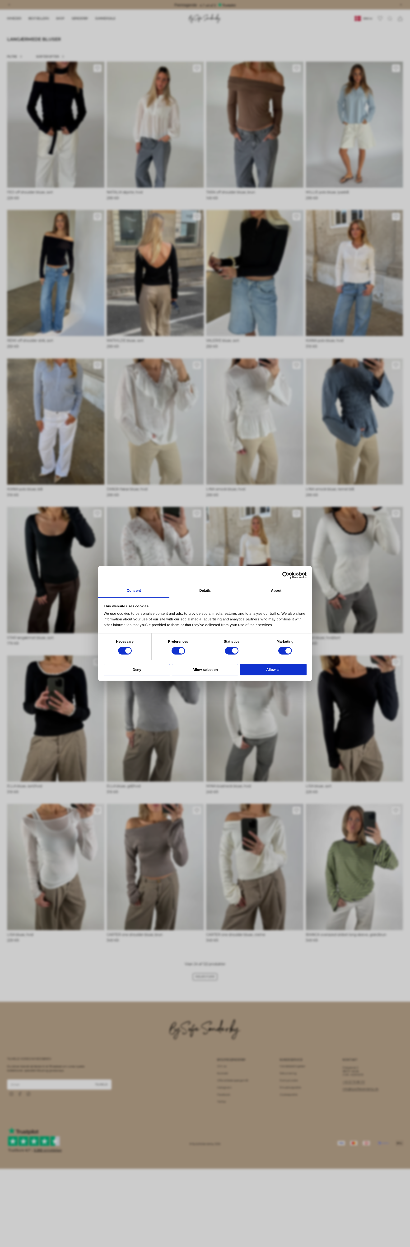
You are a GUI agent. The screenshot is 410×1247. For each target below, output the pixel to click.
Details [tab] (205, 590)
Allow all (273, 670)
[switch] (178, 651)
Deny (137, 670)
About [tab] (276, 590)
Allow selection (205, 670)
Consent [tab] (134, 590)
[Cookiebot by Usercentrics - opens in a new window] (286, 574)
